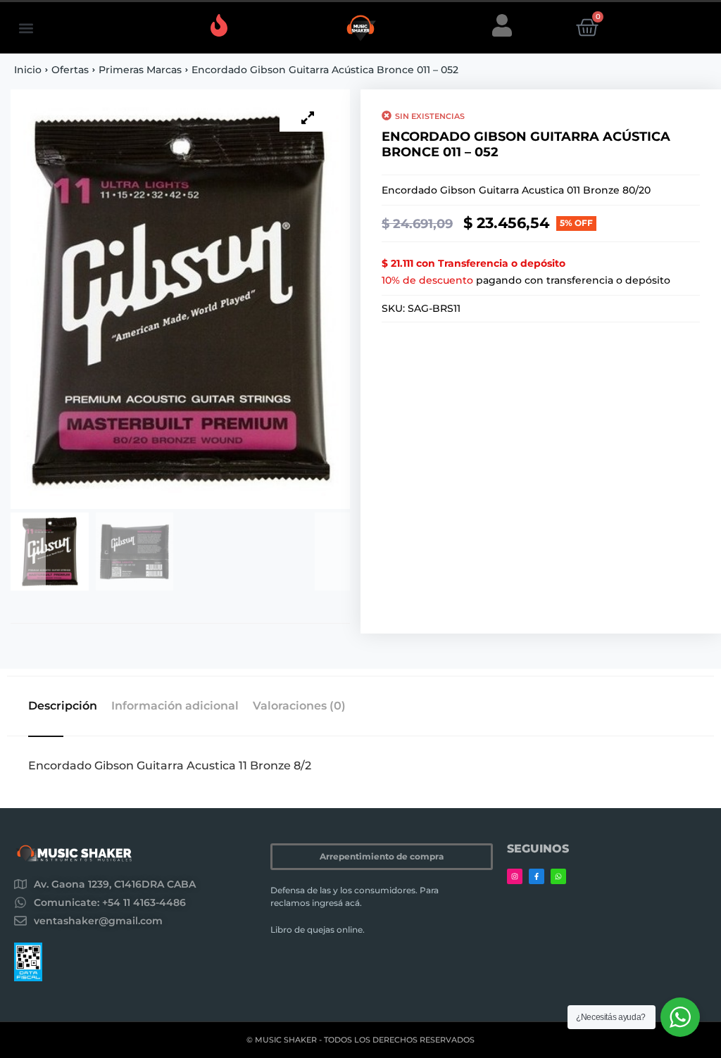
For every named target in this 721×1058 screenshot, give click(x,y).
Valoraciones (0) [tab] (299, 706)
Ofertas (70, 69)
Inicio (28, 69)
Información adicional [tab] (175, 706)
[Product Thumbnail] (308, 117)
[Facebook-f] (536, 876)
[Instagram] (514, 876)
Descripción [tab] (62, 706)
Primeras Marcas (140, 69)
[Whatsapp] (558, 876)
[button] (25, 27)
